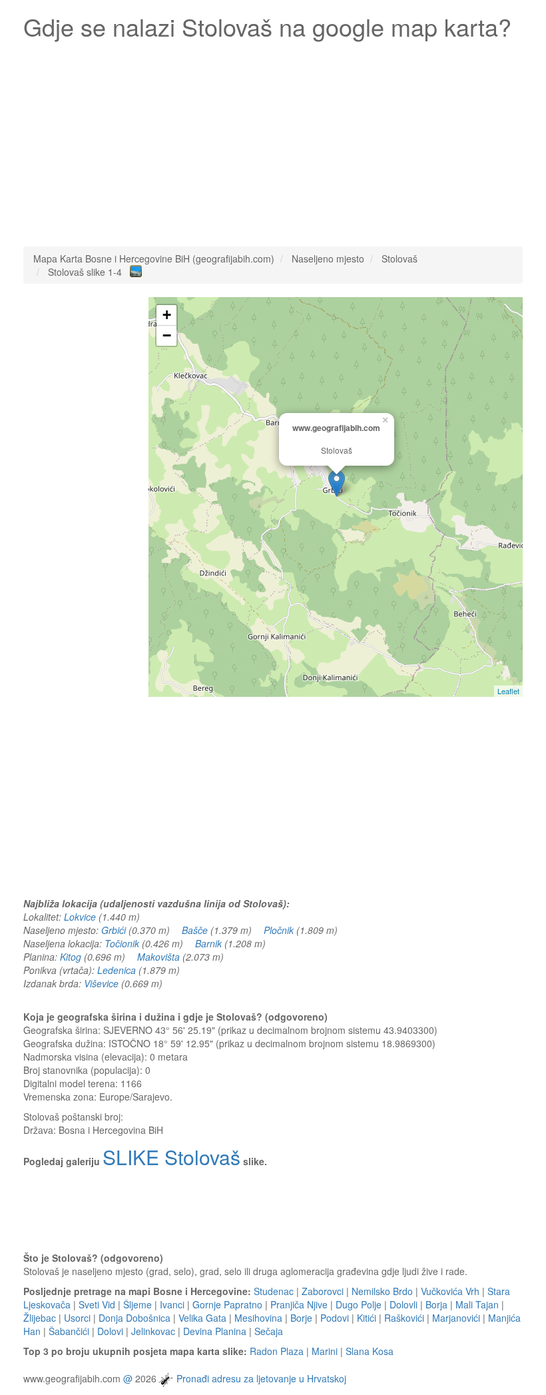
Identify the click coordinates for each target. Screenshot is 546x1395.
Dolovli (403, 1304)
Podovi (334, 1317)
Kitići (366, 1317)
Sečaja (268, 1331)
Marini (325, 1351)
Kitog (70, 956)
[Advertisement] (273, 140)
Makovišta (158, 956)
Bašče (195, 930)
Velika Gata (202, 1317)
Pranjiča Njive (299, 1304)
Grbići (113, 930)
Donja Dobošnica (134, 1317)
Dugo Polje (359, 1304)
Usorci (77, 1317)
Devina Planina (214, 1331)
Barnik (208, 943)
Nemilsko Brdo (382, 1291)
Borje (301, 1317)
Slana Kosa (370, 1351)
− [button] (166, 335)
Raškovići (404, 1317)
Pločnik (279, 930)
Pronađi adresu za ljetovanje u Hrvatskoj (261, 1378)
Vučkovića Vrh (450, 1291)
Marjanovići (456, 1317)
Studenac (274, 1291)
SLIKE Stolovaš (171, 1157)
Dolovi (110, 1331)
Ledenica (116, 970)
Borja (436, 1304)
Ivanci (172, 1304)
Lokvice (80, 916)
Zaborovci (323, 1291)
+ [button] (166, 314)
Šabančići (69, 1331)
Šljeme (137, 1304)
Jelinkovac (153, 1331)
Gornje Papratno (227, 1304)
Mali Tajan (477, 1304)
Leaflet (508, 691)
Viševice (101, 983)
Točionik (122, 943)
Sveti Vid (97, 1304)
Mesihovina (258, 1317)
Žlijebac (39, 1317)
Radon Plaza (277, 1351)
